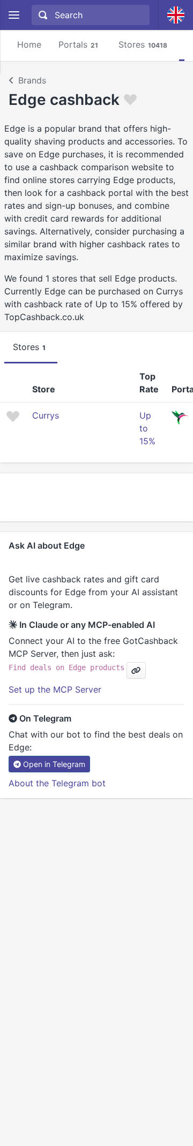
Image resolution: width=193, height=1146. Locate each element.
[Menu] (13, 15)
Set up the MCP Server (55, 689)
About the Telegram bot (57, 783)
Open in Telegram (54, 764)
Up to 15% (147, 428)
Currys (45, 415)
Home (29, 44)
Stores (142, 44)
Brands (32, 80)
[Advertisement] (96, 497)
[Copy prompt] (136, 670)
